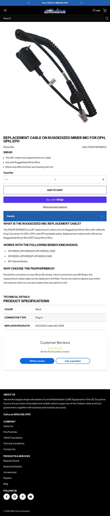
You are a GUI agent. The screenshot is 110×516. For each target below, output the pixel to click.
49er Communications (20, 511)
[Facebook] (6, 497)
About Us (8, 426)
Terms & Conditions (13, 443)
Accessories (9, 472)
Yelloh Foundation (12, 437)
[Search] (107, 18)
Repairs (7, 478)
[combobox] (55, 18)
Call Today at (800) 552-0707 (55, 3)
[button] (6, 10)
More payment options (55, 206)
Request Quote (11, 460)
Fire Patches (10, 431)
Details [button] (10, 216)
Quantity (8, 172)
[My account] (94, 10)
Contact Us (9, 449)
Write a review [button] (37, 361)
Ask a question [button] (73, 361)
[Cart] (103, 10)
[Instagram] (14, 497)
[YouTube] (31, 497)
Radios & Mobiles (12, 466)
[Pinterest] (22, 497)
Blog (5, 483)
